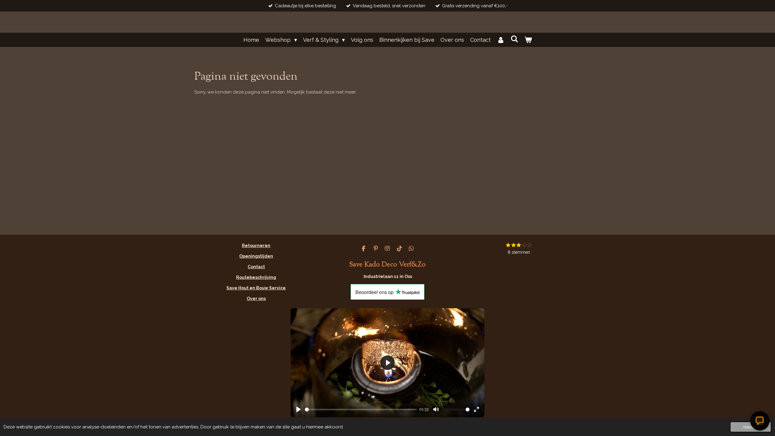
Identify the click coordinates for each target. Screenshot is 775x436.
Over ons (256, 298)
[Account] (500, 40)
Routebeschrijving (256, 277)
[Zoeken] (514, 39)
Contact (256, 266)
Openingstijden (256, 256)
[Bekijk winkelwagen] (528, 40)
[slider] (361, 409)
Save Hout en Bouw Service (256, 288)
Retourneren (256, 245)
